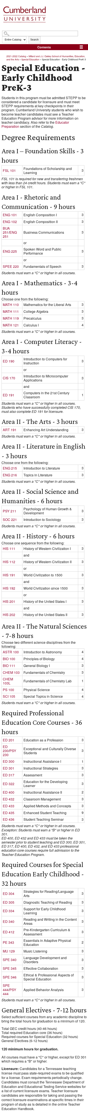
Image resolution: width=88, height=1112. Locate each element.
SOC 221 (10, 519)
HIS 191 (9, 575)
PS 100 (8, 689)
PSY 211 (9, 511)
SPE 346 (9, 977)
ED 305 (8, 902)
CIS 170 (9, 377)
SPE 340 (9, 959)
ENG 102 (10, 221)
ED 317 (8, 775)
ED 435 (8, 812)
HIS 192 (9, 588)
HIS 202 (9, 614)
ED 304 (8, 893)
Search (34, 39)
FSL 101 (9, 170)
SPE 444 (6, 987)
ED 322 (8, 783)
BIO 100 (9, 658)
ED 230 (6, 748)
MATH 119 (11, 318)
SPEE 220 (11, 266)
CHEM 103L (8, 681)
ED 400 (8, 792)
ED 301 (8, 768)
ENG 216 (10, 475)
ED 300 (8, 761)
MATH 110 (11, 304)
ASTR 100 (11, 652)
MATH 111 (11, 311)
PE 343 (8, 942)
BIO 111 (9, 665)
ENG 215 (10, 468)
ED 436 (8, 819)
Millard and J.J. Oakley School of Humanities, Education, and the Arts (45, 57)
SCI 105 (9, 696)
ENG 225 (10, 251)
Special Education (30, 59)
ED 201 (8, 740)
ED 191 (8, 395)
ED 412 (8, 931)
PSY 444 (9, 991)
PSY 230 (9, 752)
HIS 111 (9, 548)
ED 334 (8, 910)
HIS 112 (9, 561)
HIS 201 (9, 601)
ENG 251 (10, 234)
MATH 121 (11, 325)
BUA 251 (6, 230)
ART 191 (9, 429)
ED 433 (8, 805)
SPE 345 (9, 968)
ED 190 (8, 361)
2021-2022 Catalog (16, 56)
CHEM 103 (11, 672)
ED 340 (8, 921)
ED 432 (8, 799)
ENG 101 (10, 214)
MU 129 (9, 951)
